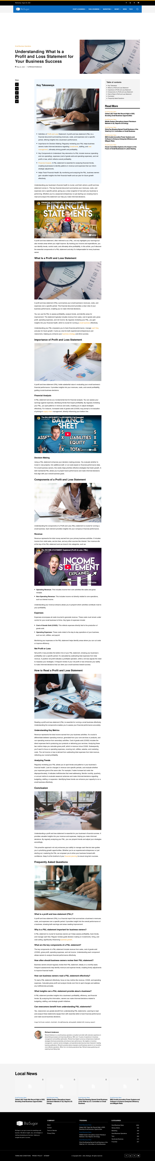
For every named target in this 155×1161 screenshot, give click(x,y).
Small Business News (110, 111)
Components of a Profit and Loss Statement (120, 92)
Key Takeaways (112, 85)
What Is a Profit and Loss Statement (118, 88)
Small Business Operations (23, 46)
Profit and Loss (52, 134)
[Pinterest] (17, 93)
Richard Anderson (35, 67)
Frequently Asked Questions (116, 98)
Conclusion (111, 96)
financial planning (71, 856)
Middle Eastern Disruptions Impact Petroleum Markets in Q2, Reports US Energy (120, 122)
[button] (137, 9)
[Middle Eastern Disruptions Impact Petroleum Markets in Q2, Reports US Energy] (62, 1086)
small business (84, 323)
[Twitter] (134, 2)
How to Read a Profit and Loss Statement (119, 94)
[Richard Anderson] (38, 1040)
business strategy (68, 334)
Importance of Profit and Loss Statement (119, 90)
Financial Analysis (44, 163)
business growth (66, 939)
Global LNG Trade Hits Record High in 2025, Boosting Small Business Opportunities (120, 114)
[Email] (17, 101)
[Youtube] (138, 2)
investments (74, 146)
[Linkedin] (130, 2)
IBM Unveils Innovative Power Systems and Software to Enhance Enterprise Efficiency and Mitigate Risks (121, 139)
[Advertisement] (77, 26)
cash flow (95, 328)
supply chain (47, 411)
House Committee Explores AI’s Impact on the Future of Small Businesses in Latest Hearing (120, 148)
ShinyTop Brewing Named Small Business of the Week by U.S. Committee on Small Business (121, 130)
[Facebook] (126, 2)
